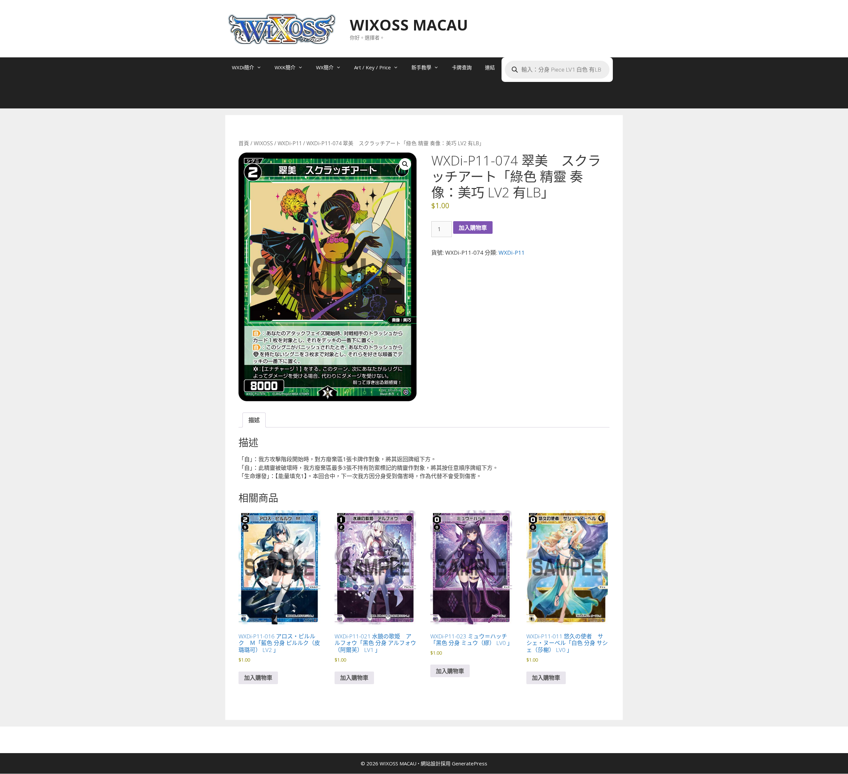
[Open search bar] (238, 98)
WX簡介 (325, 67)
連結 (490, 67)
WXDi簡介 (243, 67)
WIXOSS (263, 143)
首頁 (243, 143)
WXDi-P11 (290, 143)
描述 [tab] (254, 420)
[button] (405, 164)
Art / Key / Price (372, 67)
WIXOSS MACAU (409, 25)
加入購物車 (473, 227)
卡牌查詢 (462, 67)
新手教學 (421, 67)
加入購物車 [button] (258, 677)
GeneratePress (469, 763)
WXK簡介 (285, 67)
